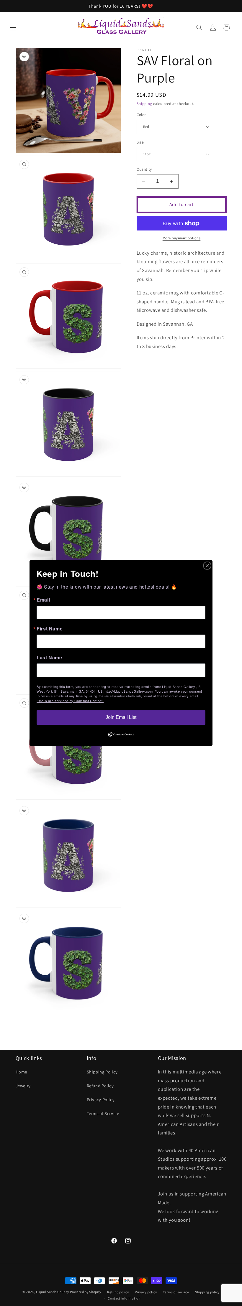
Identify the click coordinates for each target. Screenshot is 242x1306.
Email (43, 599)
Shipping (144, 103)
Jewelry (23, 1085)
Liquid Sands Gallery (52, 1291)
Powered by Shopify (85, 1291)
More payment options (182, 238)
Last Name (49, 657)
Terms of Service (103, 1113)
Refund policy (118, 1292)
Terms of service (176, 1292)
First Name (50, 628)
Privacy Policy (101, 1099)
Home (21, 1072)
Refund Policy (100, 1085)
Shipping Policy (102, 1072)
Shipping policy (207, 1292)
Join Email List (121, 717)
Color (141, 114)
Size (140, 142)
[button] (13, 27)
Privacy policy (146, 1292)
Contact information (124, 1298)
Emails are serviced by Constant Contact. (70, 700)
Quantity (144, 169)
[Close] (207, 565)
